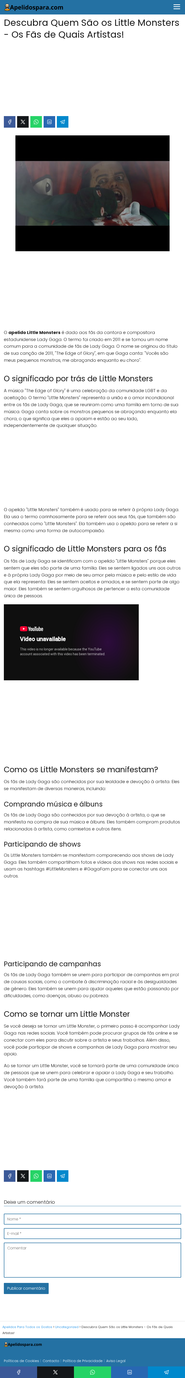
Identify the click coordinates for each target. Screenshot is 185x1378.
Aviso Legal (116, 1360)
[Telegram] (62, 122)
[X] (23, 122)
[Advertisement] (92, 75)
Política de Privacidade (83, 1360)
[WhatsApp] (36, 122)
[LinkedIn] (49, 122)
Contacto (51, 1360)
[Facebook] (9, 122)
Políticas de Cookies (21, 1360)
